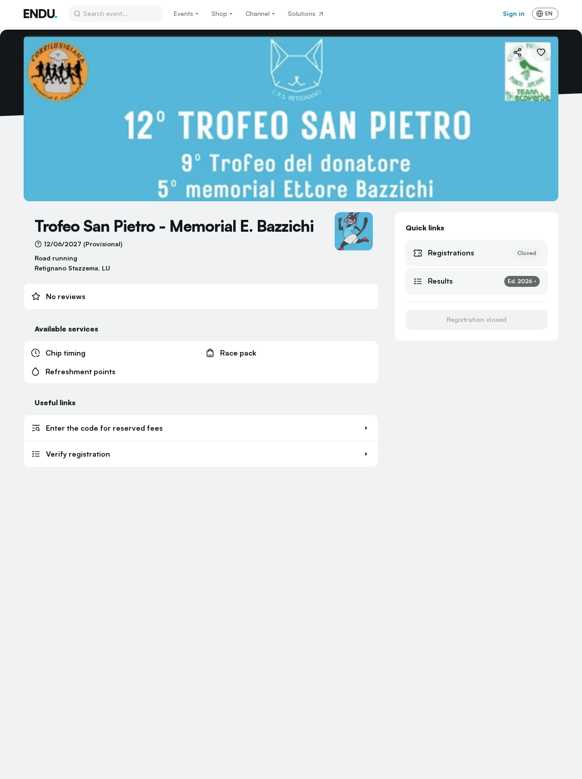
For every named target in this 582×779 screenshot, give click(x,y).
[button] (201, 428)
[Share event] (517, 52)
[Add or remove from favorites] (541, 52)
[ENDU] (40, 13)
